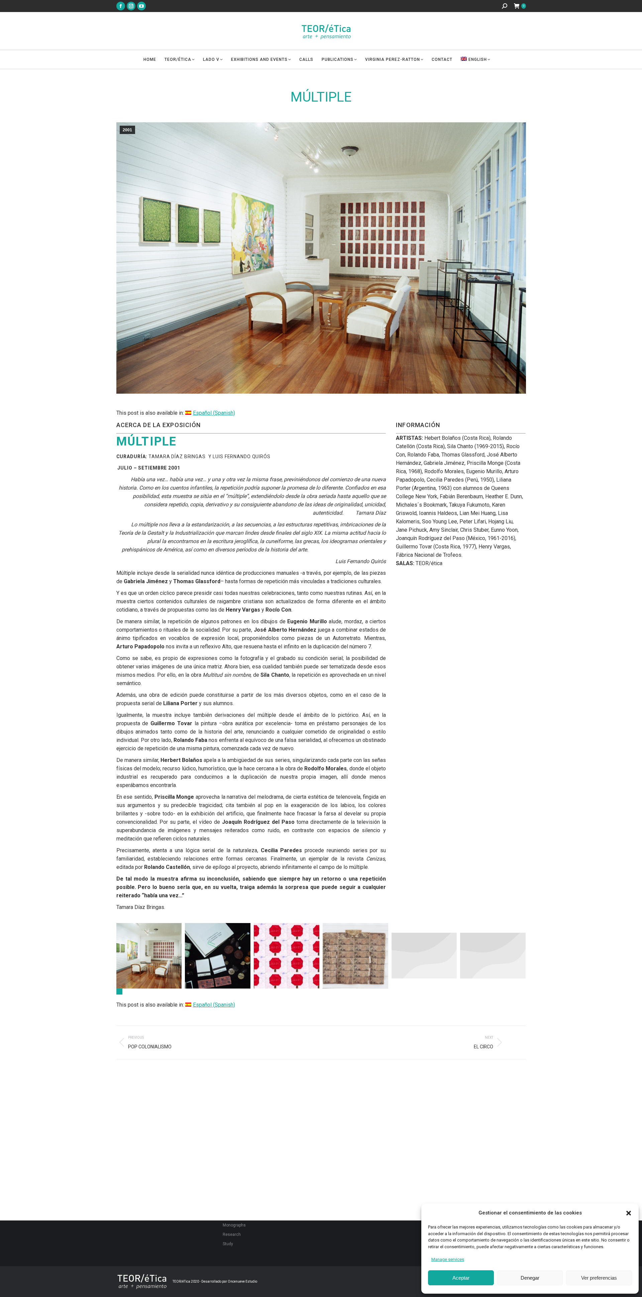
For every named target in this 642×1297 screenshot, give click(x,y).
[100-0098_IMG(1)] (217, 956)
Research (232, 1234)
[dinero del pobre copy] (355, 956)
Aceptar (460, 1278)
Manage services (447, 1259)
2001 (127, 130)
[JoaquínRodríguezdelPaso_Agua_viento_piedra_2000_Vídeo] (493, 956)
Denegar (530, 1278)
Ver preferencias (599, 1278)
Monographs (234, 1225)
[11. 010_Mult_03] (149, 956)
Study (228, 1244)
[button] (628, 1213)
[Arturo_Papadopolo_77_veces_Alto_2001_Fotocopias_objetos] (286, 956)
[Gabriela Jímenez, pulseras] (424, 956)
